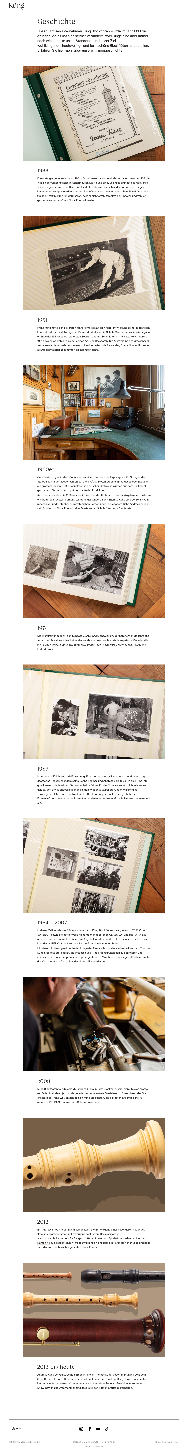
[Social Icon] (81, 1429)
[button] (17, 1428)
